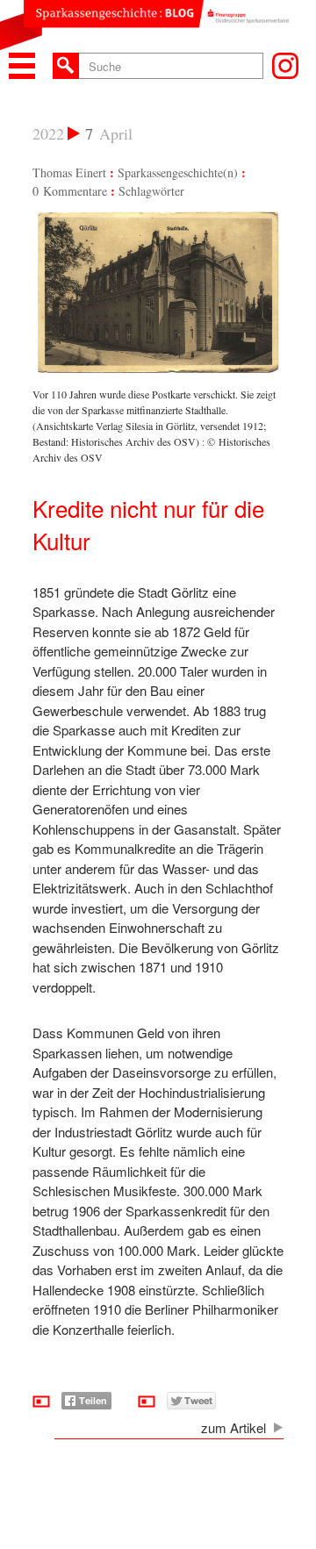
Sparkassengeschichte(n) (178, 172)
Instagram (285, 66)
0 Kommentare (69, 191)
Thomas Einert (69, 172)
